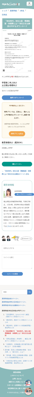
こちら (9, 226)
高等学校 (13, 11)
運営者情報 (17, 372)
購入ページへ (17, 164)
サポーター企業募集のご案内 (17, 385)
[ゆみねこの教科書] (11, 3)
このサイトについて (17, 375)
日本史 (4, 15)
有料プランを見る (17, 133)
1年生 (22, 11)
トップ (4, 11)
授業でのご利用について (17, 382)
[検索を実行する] (29, 292)
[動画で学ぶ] (28, 383)
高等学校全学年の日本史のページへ (14, 302)
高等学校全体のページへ (10, 298)
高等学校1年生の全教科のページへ (13, 305)
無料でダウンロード (17, 97)
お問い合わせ (17, 379)
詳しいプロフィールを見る (24, 194)
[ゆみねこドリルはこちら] (28, 391)
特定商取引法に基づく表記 (17, 388)
